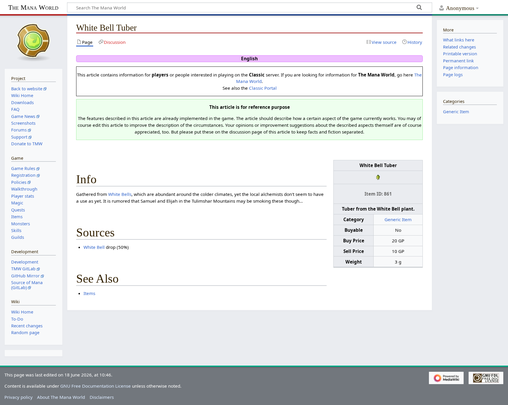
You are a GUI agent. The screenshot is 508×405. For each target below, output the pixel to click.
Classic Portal (263, 88)
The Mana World (33, 7)
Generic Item (398, 219)
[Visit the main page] (33, 41)
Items (89, 293)
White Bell (94, 247)
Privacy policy (18, 397)
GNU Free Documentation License (95, 386)
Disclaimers (102, 397)
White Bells (119, 194)
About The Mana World (61, 397)
